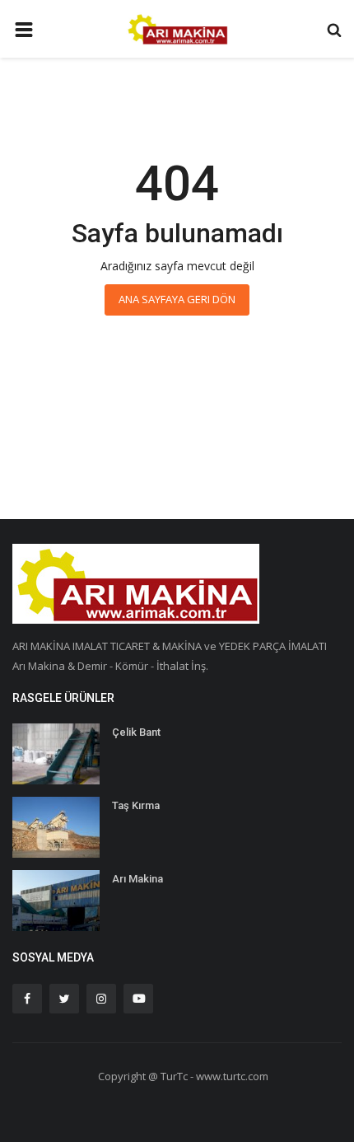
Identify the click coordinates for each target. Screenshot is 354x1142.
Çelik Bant (136, 732)
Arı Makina (137, 879)
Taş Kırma (136, 805)
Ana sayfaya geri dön (177, 299)
